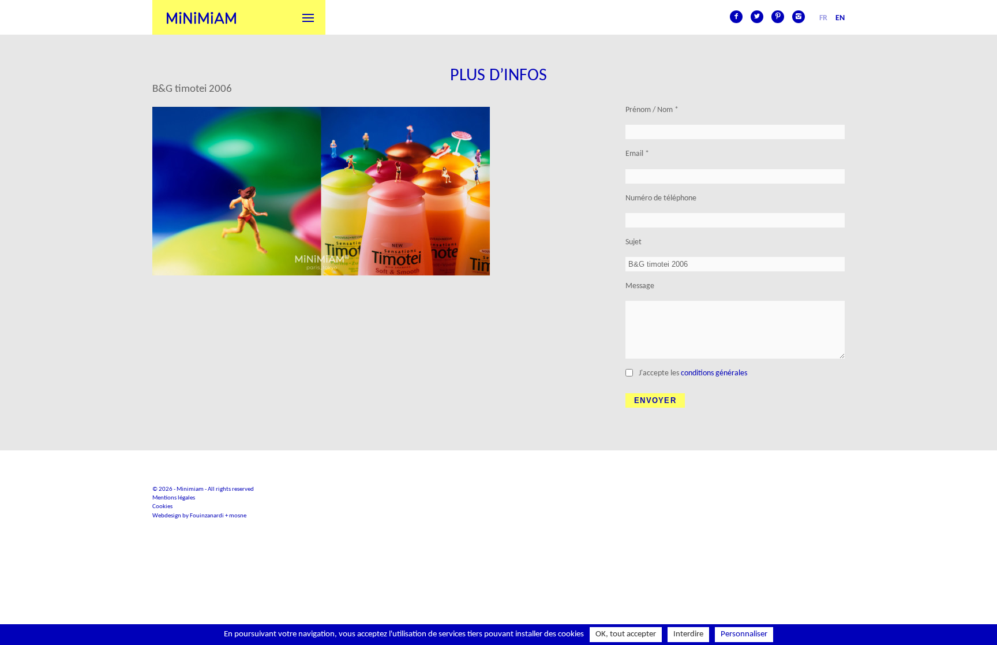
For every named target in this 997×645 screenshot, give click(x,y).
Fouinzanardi (207, 516)
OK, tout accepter (625, 634)
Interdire (688, 634)
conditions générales (714, 373)
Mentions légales (173, 498)
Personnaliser (744, 634)
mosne (237, 516)
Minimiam (201, 17)
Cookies (162, 507)
